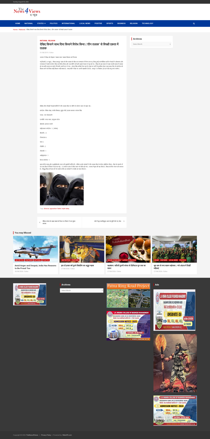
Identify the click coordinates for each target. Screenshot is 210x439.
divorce (46, 208)
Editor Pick (19, 260)
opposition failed (55, 208)
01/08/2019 (44, 52)
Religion (133, 23)
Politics (53, 23)
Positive (98, 23)
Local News (84, 23)
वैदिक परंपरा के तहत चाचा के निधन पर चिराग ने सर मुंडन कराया (59, 222)
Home (17, 23)
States (40, 23)
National (28, 23)
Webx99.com (67, 435)
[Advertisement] (82, 87)
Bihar (110, 260)
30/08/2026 (19, 271)
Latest (125, 260)
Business (121, 23)
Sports (109, 23)
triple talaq (65, 208)
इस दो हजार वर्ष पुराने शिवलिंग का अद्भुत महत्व (77, 265)
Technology (147, 23)
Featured (29, 260)
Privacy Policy (46, 435)
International (68, 23)
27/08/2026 (65, 269)
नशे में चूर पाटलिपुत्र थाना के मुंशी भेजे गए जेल (107, 221)
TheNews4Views (32, 435)
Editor (52, 52)
